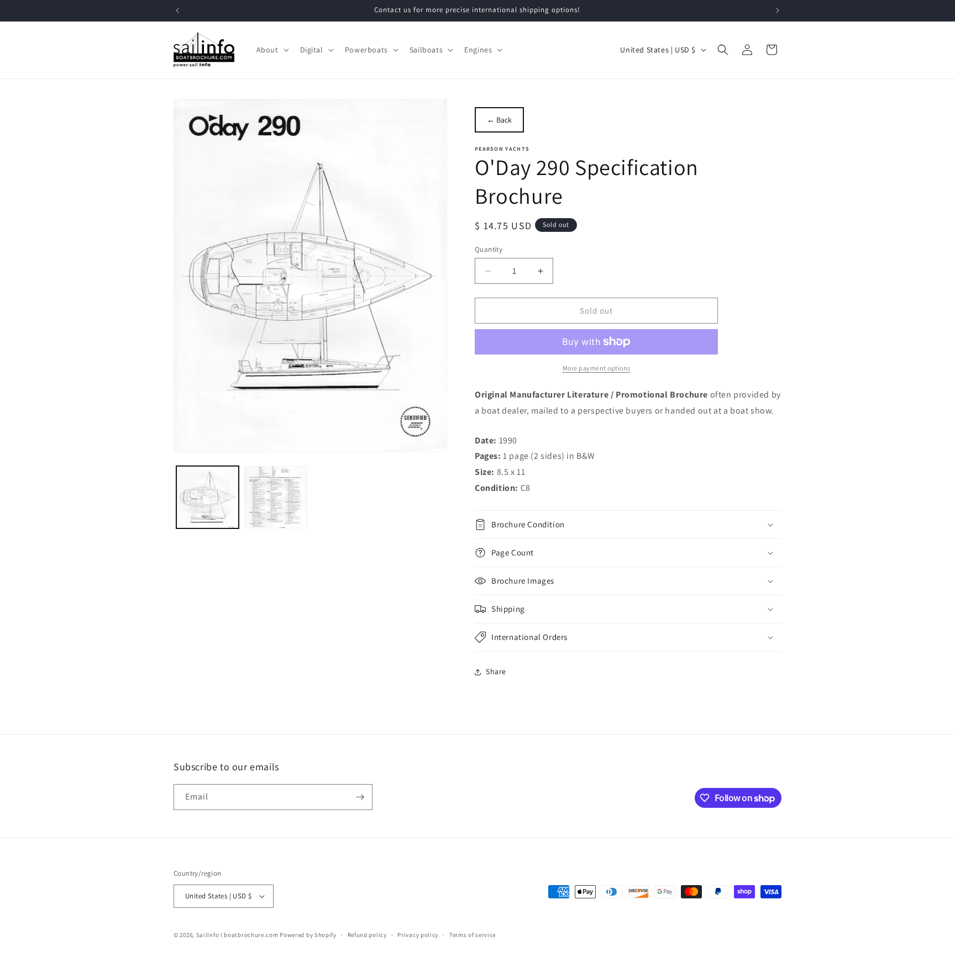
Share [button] (496, 671)
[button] (271, 49)
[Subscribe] (360, 797)
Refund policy (367, 935)
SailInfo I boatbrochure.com (237, 935)
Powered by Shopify (308, 935)
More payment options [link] (597, 368)
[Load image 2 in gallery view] (275, 497)
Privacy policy (417, 935)
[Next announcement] (777, 10)
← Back (499, 120)
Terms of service (472, 935)
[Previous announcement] (177, 10)
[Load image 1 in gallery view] (207, 497)
